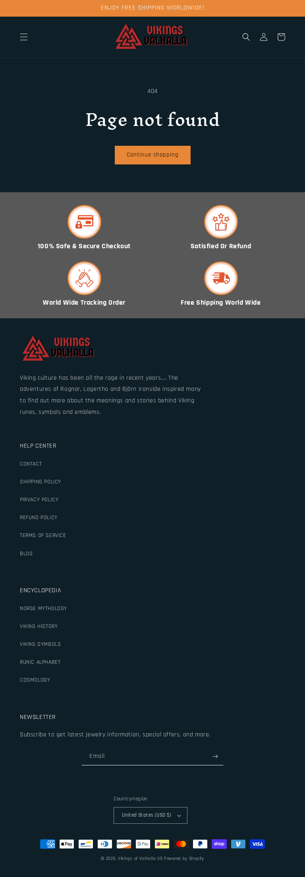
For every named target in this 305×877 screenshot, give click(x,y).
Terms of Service (43, 535)
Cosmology (35, 680)
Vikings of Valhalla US (140, 859)
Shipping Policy (40, 481)
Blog (26, 553)
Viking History (39, 626)
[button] (24, 37)
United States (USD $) (146, 815)
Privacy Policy (39, 499)
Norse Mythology (43, 608)
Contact (31, 463)
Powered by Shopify (184, 859)
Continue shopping (153, 154)
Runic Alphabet (40, 662)
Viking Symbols (40, 644)
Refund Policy (39, 517)
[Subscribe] (215, 756)
